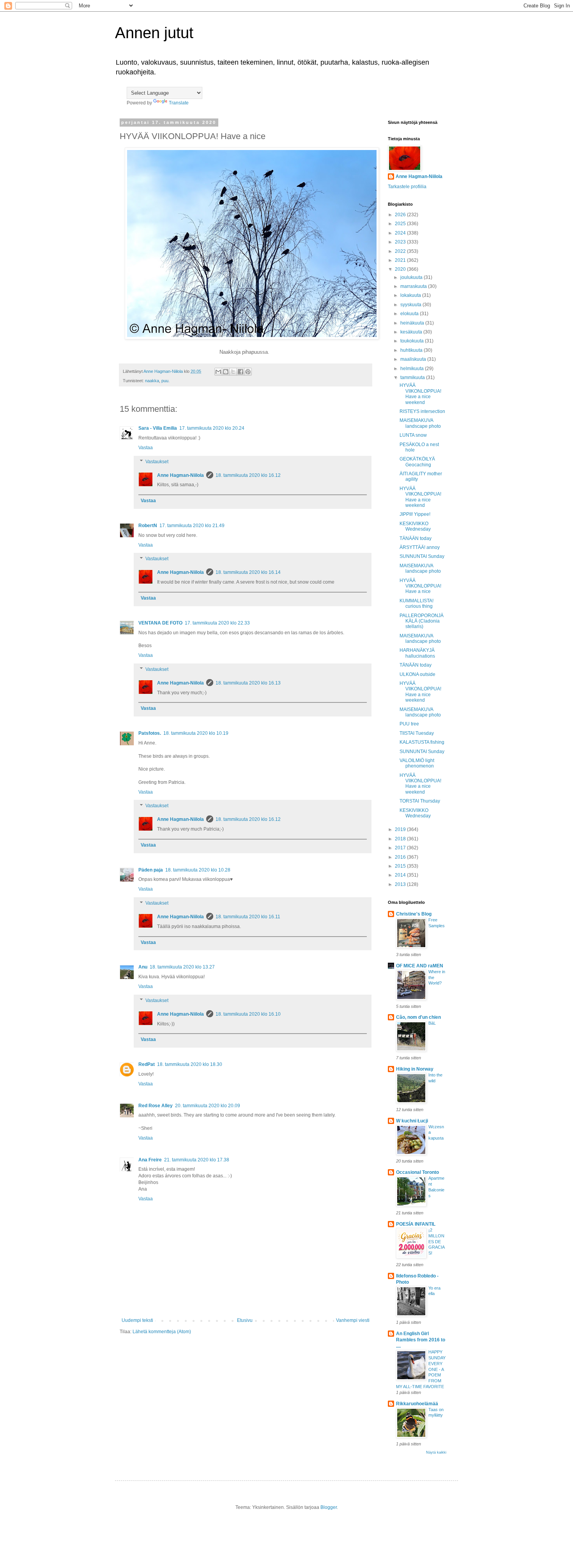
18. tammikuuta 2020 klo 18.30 (189, 1064)
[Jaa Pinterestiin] (248, 372)
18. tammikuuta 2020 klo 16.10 (248, 1014)
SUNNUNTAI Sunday (422, 556)
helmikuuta (412, 368)
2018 (401, 839)
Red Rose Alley (155, 1105)
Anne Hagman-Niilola (180, 475)
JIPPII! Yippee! (415, 514)
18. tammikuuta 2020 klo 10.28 (197, 870)
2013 (401, 884)
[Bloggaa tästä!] (226, 372)
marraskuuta (414, 286)
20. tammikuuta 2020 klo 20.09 (207, 1105)
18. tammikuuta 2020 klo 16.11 (248, 916)
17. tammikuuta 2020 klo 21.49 (192, 525)
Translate (179, 103)
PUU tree (409, 724)
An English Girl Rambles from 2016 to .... (420, 1340)
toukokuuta (412, 341)
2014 (401, 875)
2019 (401, 829)
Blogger (328, 1507)
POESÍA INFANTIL (415, 1224)
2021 (401, 260)
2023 (401, 242)
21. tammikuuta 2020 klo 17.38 (196, 1160)
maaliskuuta (413, 359)
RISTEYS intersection (422, 411)
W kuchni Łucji (412, 1121)
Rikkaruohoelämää (417, 1403)
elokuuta (410, 313)
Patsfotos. (149, 733)
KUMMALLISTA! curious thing (416, 603)
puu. (165, 380)
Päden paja (150, 870)
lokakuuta (411, 295)
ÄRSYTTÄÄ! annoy (420, 547)
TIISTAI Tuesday (417, 733)
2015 (401, 866)
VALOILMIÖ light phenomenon (417, 763)
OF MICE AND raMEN (419, 966)
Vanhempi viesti (353, 1320)
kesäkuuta (411, 332)
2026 (401, 214)
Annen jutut (154, 32)
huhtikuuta (412, 350)
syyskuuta (411, 304)
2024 (401, 233)
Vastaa (145, 447)
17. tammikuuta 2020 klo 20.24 (211, 428)
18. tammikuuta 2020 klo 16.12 (248, 475)
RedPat (146, 1064)
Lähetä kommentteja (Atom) (162, 1331)
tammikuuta (413, 377)
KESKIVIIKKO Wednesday (415, 526)
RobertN (147, 525)
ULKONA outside (417, 674)
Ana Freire (150, 1160)
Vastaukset (156, 461)
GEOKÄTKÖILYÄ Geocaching (417, 461)
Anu (142, 967)
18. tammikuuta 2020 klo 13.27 (182, 967)
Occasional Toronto (417, 1172)
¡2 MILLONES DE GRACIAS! (436, 1241)
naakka (152, 380)
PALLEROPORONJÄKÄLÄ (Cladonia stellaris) (422, 621)
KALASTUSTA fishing (422, 742)
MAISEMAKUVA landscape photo (420, 423)
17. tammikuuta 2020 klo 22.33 (217, 623)
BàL (432, 1023)
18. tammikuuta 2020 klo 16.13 (248, 683)
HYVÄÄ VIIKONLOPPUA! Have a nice (420, 586)
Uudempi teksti (137, 1320)
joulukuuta (412, 277)
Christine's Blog (414, 914)
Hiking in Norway (414, 1069)
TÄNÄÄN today (416, 538)
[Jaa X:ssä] (233, 372)
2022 (401, 251)
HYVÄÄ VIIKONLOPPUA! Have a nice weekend (420, 394)
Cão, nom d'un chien (418, 1017)
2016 (401, 857)
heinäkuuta (412, 323)
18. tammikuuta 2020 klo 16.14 (248, 572)
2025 (401, 223)
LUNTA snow (413, 435)
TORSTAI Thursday (420, 801)
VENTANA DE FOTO (160, 623)
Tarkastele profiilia (407, 186)
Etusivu (245, 1320)
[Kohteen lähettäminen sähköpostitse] (218, 372)
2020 (401, 269)
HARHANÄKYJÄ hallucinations (417, 653)
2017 (401, 847)
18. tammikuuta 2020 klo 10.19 (195, 733)
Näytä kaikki (436, 1452)
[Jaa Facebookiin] (240, 372)
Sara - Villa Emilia (157, 428)
